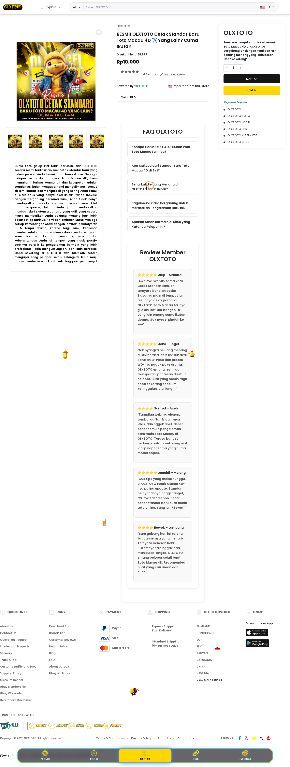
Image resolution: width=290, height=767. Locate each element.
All (75, 7)
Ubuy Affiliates (59, 673)
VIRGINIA (202, 673)
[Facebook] (239, 739)
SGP (199, 640)
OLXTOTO (90, 166)
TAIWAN (202, 653)
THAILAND (203, 626)
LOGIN (251, 90)
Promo (45, 759)
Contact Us (8, 633)
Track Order (9, 660)
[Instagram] (246, 739)
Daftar (145, 759)
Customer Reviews (62, 640)
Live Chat (245, 759)
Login (94, 759)
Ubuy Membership (13, 687)
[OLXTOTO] (13, 7)
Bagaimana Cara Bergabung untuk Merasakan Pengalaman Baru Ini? (160, 205)
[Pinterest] (268, 739)
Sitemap (6, 653)
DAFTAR (251, 79)
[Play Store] (257, 644)
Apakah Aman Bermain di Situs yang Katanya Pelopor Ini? (161, 224)
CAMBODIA (204, 660)
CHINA (200, 667)
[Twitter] (261, 739)
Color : (128, 97)
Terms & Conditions (110, 738)
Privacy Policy (141, 738)
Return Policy (58, 646)
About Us (6, 626)
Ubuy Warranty (11, 693)
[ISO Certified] (72, 726)
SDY (199, 646)
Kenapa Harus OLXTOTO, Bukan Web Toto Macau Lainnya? (161, 149)
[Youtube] (253, 739)
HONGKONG (205, 633)
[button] (99, 32)
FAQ (52, 660)
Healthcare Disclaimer (16, 700)
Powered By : (126, 86)
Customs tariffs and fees (18, 667)
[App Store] (257, 634)
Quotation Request (13, 640)
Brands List (57, 633)
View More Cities (208, 680)
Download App (60, 626)
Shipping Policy (10, 673)
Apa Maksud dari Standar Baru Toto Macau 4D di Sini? (161, 168)
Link (196, 759)
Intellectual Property (15, 646)
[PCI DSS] (9, 726)
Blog (52, 653)
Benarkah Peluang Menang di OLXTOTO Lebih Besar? (155, 186)
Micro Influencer (11, 680)
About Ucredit (59, 667)
